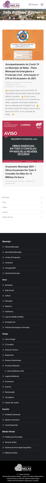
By (9, 86)
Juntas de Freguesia (12, 257)
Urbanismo (9, 311)
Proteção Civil (10, 322)
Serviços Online (11, 442)
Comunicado (27, 82)
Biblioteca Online (11, 453)
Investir (5, 212)
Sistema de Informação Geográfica (18, 447)
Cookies (35, 480)
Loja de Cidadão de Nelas (14, 317)
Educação (8, 301)
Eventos (8, 387)
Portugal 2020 (10, 268)
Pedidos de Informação (13, 437)
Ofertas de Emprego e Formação (17, 327)
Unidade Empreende (12, 414)
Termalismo (9, 397)
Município (5, 197)
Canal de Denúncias (12, 273)
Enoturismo (9, 381)
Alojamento (9, 355)
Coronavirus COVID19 (12, 84)
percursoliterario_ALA (15, 371)
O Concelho (9, 344)
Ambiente (9, 285)
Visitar (4, 207)
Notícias (21, 181)
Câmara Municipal (11, 181)
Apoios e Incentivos (12, 420)
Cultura (7, 296)
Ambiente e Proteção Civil (14, 82)
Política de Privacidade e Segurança (20, 480)
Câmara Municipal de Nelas (11, 476)
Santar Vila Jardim (12, 403)
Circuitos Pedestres (12, 366)
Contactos (9, 263)
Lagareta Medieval (12, 376)
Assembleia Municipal (13, 252)
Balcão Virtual (7, 217)
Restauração (10, 392)
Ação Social (9, 290)
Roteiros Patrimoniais (13, 360)
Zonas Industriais (11, 425)
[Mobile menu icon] (42, 4)
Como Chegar (10, 339)
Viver (4, 202)
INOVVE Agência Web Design (29, 478)
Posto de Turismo (11, 350)
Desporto (8, 306)
